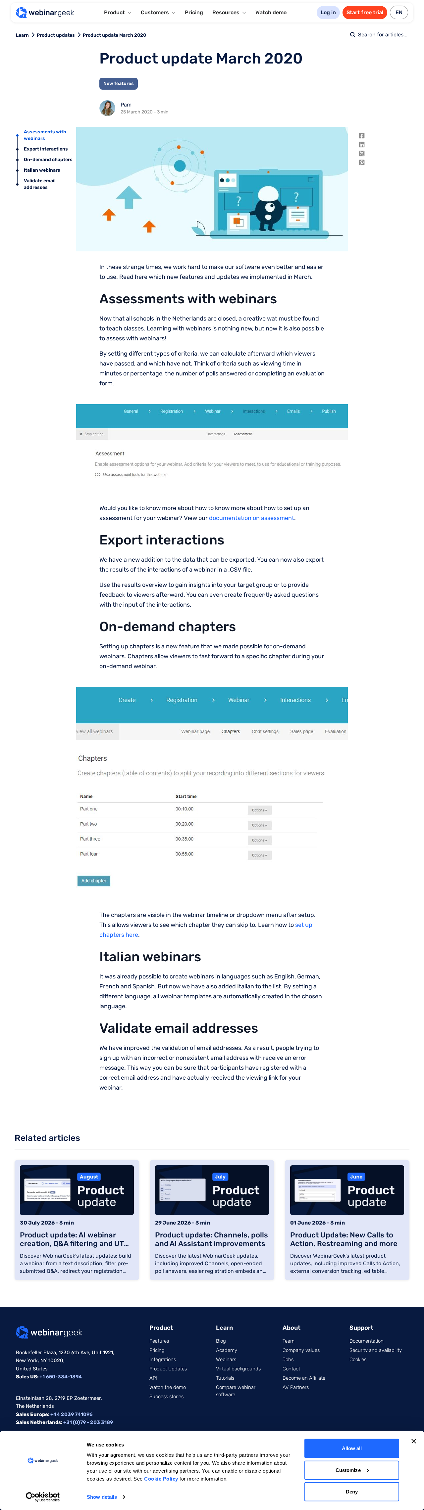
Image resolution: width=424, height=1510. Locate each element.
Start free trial (364, 12)
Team (288, 1341)
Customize (348, 1470)
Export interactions (46, 149)
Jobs (288, 1359)
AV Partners (296, 1387)
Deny (352, 1491)
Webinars (226, 1359)
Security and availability (375, 1350)
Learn (22, 35)
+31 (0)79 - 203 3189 (88, 1422)
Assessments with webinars (45, 135)
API (153, 1378)
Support (361, 1327)
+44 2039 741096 (71, 1414)
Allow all (352, 1448)
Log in (328, 12)
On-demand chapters (48, 159)
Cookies (357, 1359)
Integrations (162, 1359)
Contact (291, 1369)
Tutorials (225, 1378)
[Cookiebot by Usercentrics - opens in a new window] (43, 1497)
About (291, 1327)
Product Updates (168, 1369)
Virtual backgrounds (238, 1369)
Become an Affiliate (304, 1378)
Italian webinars (42, 170)
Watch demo (271, 12)
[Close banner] (413, 1441)
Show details (102, 1497)
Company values (301, 1350)
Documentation (366, 1341)
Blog (221, 1341)
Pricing (194, 12)
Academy (226, 1350)
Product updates (56, 35)
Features (159, 1341)
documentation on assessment (251, 518)
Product (161, 1327)
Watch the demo (167, 1387)
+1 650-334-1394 (60, 1377)
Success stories (166, 1397)
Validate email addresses (40, 184)
